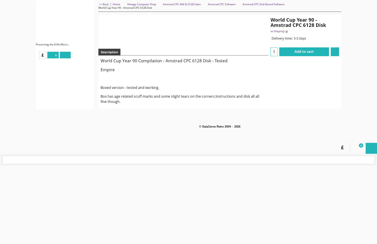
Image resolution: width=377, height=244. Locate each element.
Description (109, 52)
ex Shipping (277, 31)
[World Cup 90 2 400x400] (252, 42)
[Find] (371, 160)
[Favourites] (335, 52)
